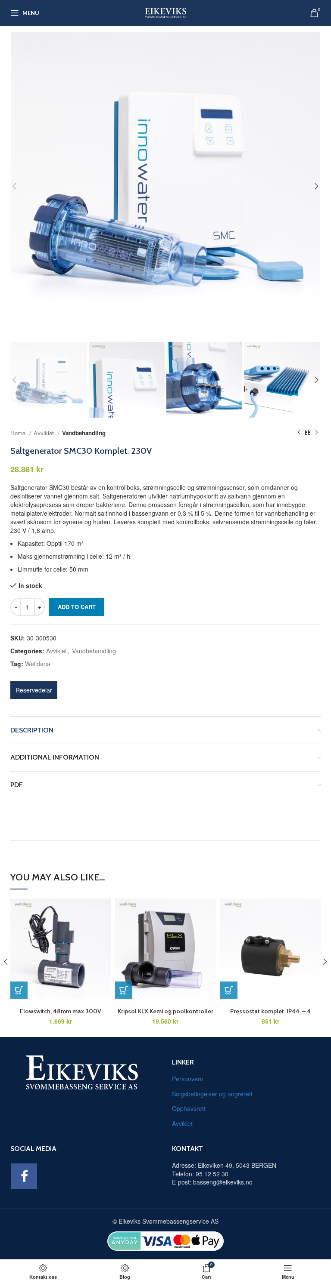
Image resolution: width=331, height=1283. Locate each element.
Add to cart (77, 607)
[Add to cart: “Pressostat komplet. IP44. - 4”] (228, 990)
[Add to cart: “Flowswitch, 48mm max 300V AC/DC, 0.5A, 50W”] (19, 990)
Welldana (37, 663)
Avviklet (45, 433)
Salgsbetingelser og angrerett (212, 1093)
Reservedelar (34, 690)
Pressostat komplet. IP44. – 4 (270, 1011)
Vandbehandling (84, 433)
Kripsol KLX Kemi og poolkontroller (165, 1011)
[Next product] (316, 432)
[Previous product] (299, 432)
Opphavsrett (189, 1108)
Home (18, 433)
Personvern (187, 1078)
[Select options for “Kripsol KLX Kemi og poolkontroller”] (123, 990)
